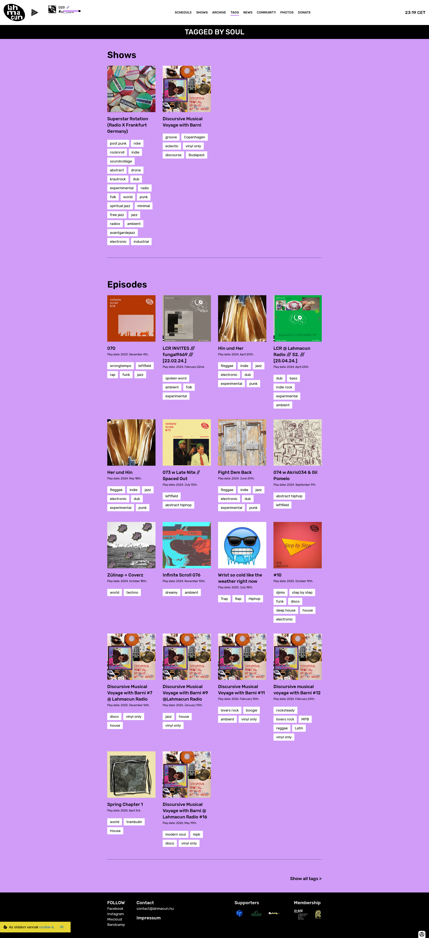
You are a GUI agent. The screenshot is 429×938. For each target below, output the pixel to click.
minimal (143, 206)
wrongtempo (120, 366)
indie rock (284, 387)
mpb (196, 834)
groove (171, 137)
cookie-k (46, 927)
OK (62, 927)
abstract (117, 170)
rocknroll (117, 152)
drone (136, 170)
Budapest (197, 155)
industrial (141, 241)
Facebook (115, 908)
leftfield (144, 366)
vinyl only (193, 146)
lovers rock (230, 710)
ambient (134, 224)
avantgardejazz (122, 233)
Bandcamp (116, 924)
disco (295, 601)
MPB (305, 719)
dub (136, 179)
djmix (280, 592)
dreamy (171, 592)
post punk (118, 143)
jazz (134, 215)
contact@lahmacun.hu (155, 908)
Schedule (183, 12)
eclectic (171, 146)
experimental (176, 396)
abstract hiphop (178, 505)
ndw (137, 143)
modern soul (175, 834)
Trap (224, 599)
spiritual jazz (120, 206)
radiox (115, 224)
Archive (219, 12)
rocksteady (285, 710)
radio (145, 188)
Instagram (115, 914)
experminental (122, 188)
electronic (118, 241)
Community (266, 12)
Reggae (227, 366)
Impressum (149, 917)
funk (126, 375)
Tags (234, 12)
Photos (287, 12)
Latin (299, 728)
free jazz (117, 215)
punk (144, 197)
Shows (202, 12)
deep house (285, 610)
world (127, 197)
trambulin (134, 822)
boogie (251, 710)
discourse (173, 155)
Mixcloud (114, 919)
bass (293, 378)
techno (132, 592)
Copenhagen (194, 137)
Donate (304, 12)
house (308, 610)
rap (112, 375)
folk (113, 197)
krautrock (118, 179)
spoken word (175, 378)
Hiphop (254, 599)
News (247, 12)
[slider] (78, 11)
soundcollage (121, 161)
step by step (302, 592)
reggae (282, 728)
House (115, 831)
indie (135, 152)
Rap (238, 599)
